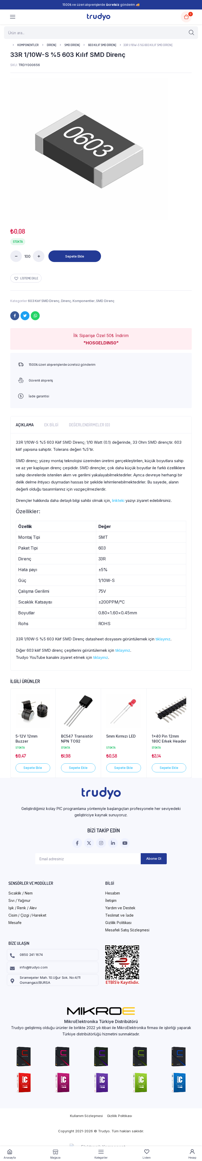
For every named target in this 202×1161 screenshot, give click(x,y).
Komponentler (28, 45)
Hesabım (112, 893)
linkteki (118, 500)
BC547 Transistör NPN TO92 (77, 739)
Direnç (51, 45)
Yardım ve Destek (120, 908)
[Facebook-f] (77, 843)
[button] (26, 278)
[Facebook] (14, 315)
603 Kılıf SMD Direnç (102, 45)
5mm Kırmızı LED (121, 736)
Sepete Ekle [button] (32, 768)
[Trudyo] (98, 17)
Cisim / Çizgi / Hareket (27, 915)
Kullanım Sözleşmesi (86, 1116)
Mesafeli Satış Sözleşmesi (127, 930)
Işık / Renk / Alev (22, 908)
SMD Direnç (72, 45)
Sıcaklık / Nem (20, 893)
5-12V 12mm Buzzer (26, 739)
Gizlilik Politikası (118, 922)
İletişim (111, 900)
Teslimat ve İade (119, 915)
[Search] (191, 32)
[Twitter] (25, 315)
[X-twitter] (89, 843)
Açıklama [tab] (25, 424)
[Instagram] (101, 843)
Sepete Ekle (74, 256)
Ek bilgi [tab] (51, 424)
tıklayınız (162, 638)
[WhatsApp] (35, 315)
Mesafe (14, 922)
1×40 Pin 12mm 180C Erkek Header (169, 739)
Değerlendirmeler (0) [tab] (89, 424)
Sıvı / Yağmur (19, 900)
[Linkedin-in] (113, 843)
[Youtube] (125, 843)
